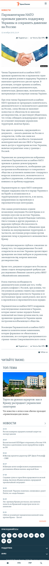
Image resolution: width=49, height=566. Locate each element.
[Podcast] (3, 541)
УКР (30, 563)
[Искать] (41, 563)
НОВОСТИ (9, 423)
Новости (6, 10)
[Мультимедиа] (7, 563)
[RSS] (42, 535)
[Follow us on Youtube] (14, 535)
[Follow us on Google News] (25, 535)
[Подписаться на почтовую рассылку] (9, 541)
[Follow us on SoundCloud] (36, 535)
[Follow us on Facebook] (3, 535)
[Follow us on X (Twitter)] (9, 535)
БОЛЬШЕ (42, 521)
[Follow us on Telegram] (31, 535)
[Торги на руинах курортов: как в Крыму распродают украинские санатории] (24, 384)
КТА (19, 563)
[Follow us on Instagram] (20, 535)
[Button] (21, 38)
